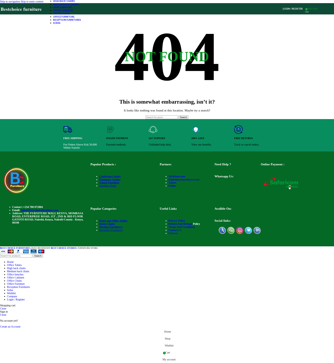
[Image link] (16, 192)
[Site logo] (21, 14)
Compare (12, 296)
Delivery (173, 233)
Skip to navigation (10, 1)
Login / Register (16, 299)
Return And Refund (180, 223)
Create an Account (10, 326)
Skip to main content (32, 1)
